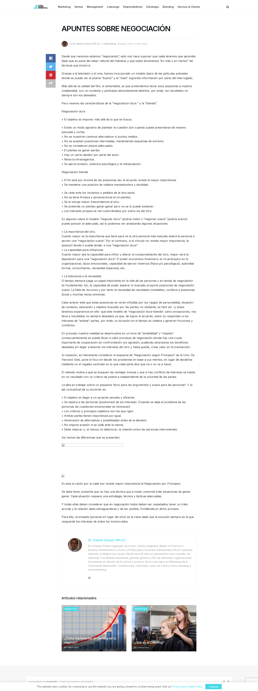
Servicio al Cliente (189, 6)
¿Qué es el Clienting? (149, 642)
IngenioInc (52, 681)
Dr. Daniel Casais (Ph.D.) (86, 43)
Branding (168, 6)
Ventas (78, 6)
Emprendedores (133, 6)
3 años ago (72, 647)
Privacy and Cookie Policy (187, 686)
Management (95, 6)
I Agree (213, 686)
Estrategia (152, 6)
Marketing (64, 6)
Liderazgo (113, 6)
